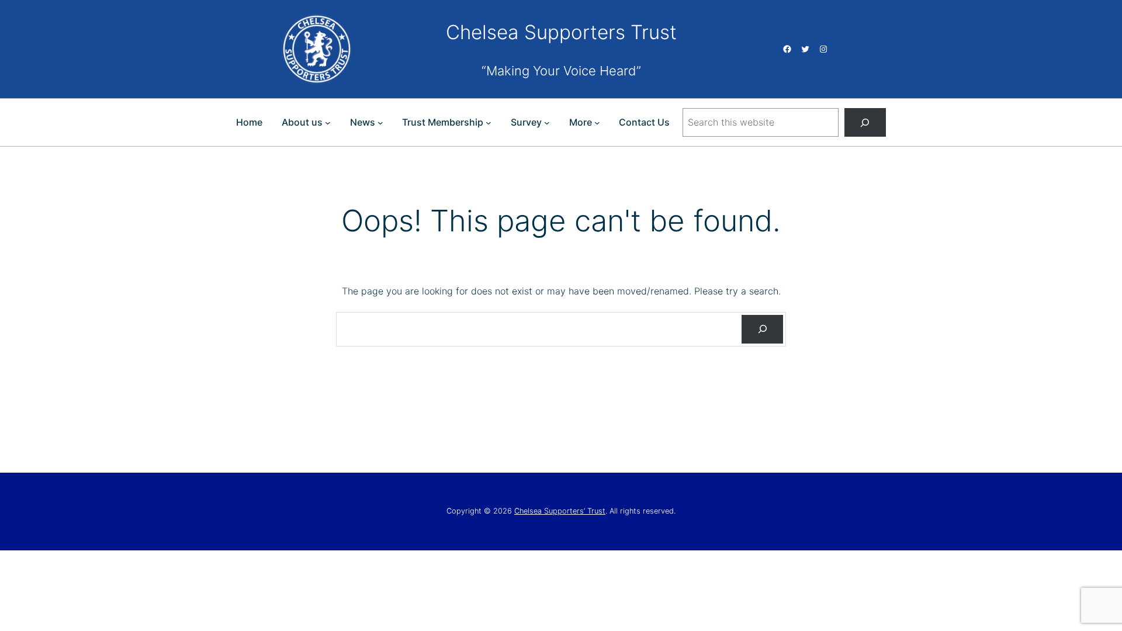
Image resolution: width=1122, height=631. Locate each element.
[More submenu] (597, 123)
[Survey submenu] (547, 123)
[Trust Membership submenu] (488, 123)
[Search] (865, 122)
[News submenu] (380, 123)
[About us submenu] (328, 123)
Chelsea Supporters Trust (561, 32)
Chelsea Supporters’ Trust (559, 511)
